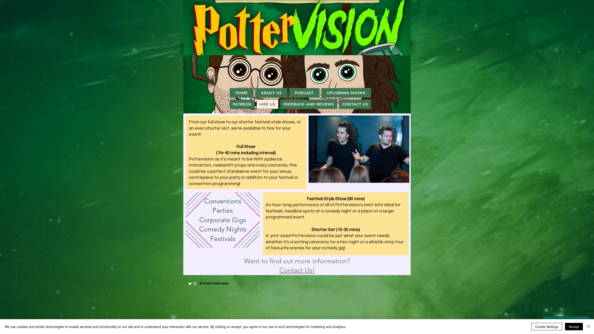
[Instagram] (195, 284)
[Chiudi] (588, 326)
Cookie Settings (546, 326)
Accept (574, 326)
